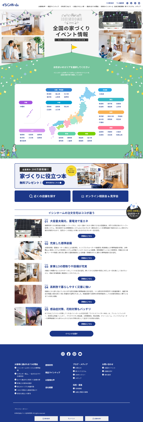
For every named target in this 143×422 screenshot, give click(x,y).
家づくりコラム (129, 6)
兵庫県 (101, 135)
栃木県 (101, 119)
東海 (66, 134)
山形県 (118, 106)
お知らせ (78, 368)
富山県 (57, 94)
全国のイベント (110, 368)
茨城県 (120, 116)
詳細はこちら (86, 236)
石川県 (66, 94)
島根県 (57, 106)
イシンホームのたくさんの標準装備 (28, 369)
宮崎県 (39, 138)
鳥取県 (49, 106)
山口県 (57, 109)
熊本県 (22, 138)
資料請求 (111, 3)
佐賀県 (31, 134)
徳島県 (81, 138)
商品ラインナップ (53, 6)
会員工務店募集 (119, 6)
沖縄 (25, 102)
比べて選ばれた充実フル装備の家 (28, 379)
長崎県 (39, 134)
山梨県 (57, 97)
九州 (32, 130)
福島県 (110, 106)
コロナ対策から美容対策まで (27, 390)
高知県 (89, 141)
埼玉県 (118, 119)
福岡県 (22, 134)
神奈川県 (111, 116)
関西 (111, 128)
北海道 (105, 90)
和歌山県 (119, 135)
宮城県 (118, 103)
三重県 (69, 141)
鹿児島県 (23, 141)
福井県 (49, 97)
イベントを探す (71, 333)
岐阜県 (61, 138)
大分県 (31, 138)
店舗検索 (121, 3)
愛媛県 (81, 141)
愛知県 (61, 141)
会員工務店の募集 (81, 392)
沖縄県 (22, 106)
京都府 (110, 132)
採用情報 (78, 388)
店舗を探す (108, 371)
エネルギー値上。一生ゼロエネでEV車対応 (28, 375)
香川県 (89, 138)
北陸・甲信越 (58, 90)
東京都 (101, 116)
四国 (86, 134)
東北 (111, 100)
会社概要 (49, 387)
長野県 (66, 97)
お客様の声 (42, 6)
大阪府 (118, 132)
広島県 (49, 109)
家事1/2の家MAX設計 (24, 383)
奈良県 (110, 135)
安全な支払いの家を (24, 393)
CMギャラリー (80, 375)
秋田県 (101, 106)
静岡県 (69, 138)
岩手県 (110, 103)
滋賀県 (101, 132)
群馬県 (110, 119)
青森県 (101, 103)
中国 (58, 102)
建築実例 (49, 365)
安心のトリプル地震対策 (25, 386)
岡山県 (66, 106)
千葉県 (101, 122)
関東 (111, 112)
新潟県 (49, 94)
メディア (138, 6)
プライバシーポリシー (21, 409)
